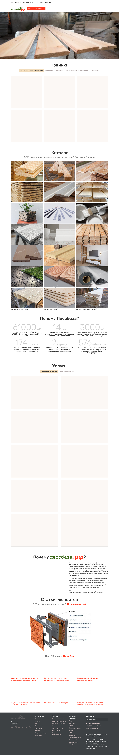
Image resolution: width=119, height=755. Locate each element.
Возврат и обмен (41, 733)
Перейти (68, 656)
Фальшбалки (56, 730)
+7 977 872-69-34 (93, 726)
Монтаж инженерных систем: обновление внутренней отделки (56, 679)
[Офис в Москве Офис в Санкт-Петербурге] (97, 720)
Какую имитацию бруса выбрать (56, 703)
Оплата (37, 730)
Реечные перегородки (56, 733)
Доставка (35, 2)
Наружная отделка (58, 723)
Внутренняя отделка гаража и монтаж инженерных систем (25, 704)
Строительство (57, 726)
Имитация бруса (75, 728)
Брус (71, 721)
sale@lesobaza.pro (92, 728)
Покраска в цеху (58, 719)
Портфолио (27, 2)
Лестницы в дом (57, 728)
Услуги (37, 721)
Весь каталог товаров (73, 743)
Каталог (37, 9)
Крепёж (72, 730)
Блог (42, 2)
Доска (71, 725)
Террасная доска (75, 737)
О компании (39, 719)
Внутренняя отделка (59, 721)
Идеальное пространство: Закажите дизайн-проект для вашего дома (24, 679)
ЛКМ (70, 733)
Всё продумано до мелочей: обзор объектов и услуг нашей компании (90, 704)
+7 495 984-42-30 (93, 723)
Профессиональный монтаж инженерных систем (87, 679)
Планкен (72, 735)
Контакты (48, 2)
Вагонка (72, 723)
